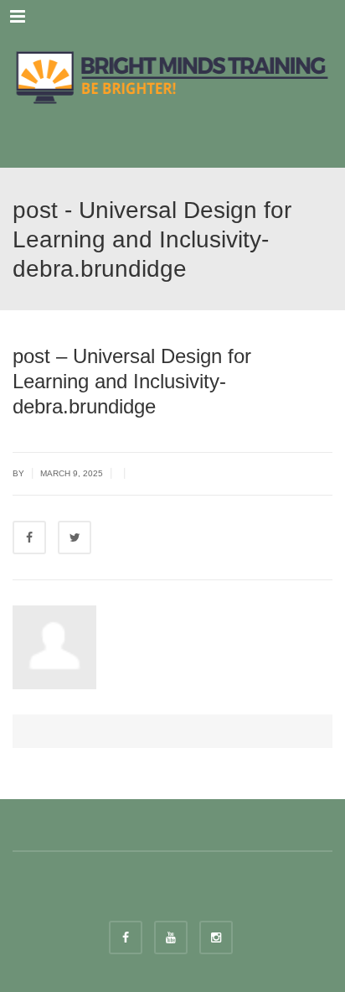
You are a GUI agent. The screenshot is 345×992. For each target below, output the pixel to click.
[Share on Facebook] (29, 537)
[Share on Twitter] (74, 537)
